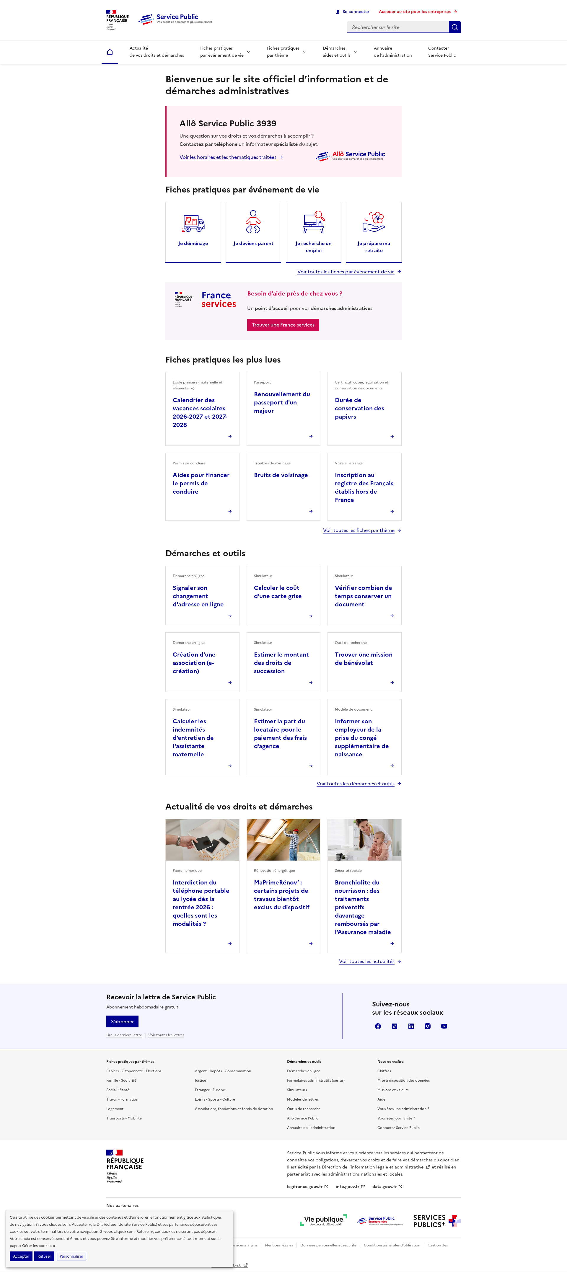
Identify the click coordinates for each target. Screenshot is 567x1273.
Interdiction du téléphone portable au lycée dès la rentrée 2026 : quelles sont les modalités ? (201, 903)
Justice (200, 1080)
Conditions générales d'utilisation (392, 1245)
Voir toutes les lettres (166, 1035)
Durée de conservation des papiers (359, 408)
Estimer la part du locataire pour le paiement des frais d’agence (280, 733)
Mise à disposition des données (403, 1080)
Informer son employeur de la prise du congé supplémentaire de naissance (362, 738)
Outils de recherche (303, 1109)
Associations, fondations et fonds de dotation (234, 1109)
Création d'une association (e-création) (194, 662)
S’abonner (122, 1021)
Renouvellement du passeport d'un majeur (282, 402)
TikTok (394, 1026)
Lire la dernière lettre (124, 1035)
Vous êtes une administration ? (403, 1109)
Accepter (21, 1256)
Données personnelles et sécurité (328, 1245)
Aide (381, 1099)
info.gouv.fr (347, 1187)
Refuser (44, 1256)
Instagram (428, 1026)
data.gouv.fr (384, 1187)
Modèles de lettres (303, 1099)
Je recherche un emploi (314, 247)
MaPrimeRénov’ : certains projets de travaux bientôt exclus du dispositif (281, 895)
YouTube (444, 1026)
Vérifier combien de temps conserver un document (363, 596)
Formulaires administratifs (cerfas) (316, 1080)
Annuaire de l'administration (311, 1127)
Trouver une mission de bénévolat (363, 658)
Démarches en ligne (303, 1071)
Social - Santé (117, 1090)
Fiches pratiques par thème (283, 51)
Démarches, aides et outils (337, 51)
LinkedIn (411, 1026)
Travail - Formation (122, 1099)
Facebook (378, 1026)
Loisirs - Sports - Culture (215, 1099)
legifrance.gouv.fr (305, 1187)
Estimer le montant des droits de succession (281, 662)
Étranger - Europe (210, 1090)
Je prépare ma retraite (374, 247)
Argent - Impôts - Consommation (223, 1071)
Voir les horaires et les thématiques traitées (228, 157)
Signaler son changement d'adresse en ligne (198, 596)
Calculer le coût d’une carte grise (278, 591)
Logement (114, 1109)
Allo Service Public (302, 1118)
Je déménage (193, 243)
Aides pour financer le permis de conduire (201, 483)
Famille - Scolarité (121, 1080)
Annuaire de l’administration (393, 51)
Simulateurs (297, 1090)
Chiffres (384, 1071)
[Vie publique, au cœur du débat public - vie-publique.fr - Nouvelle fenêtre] (323, 1221)
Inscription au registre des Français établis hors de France (364, 487)
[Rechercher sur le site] (455, 27)
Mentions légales (279, 1245)
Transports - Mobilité (124, 1118)
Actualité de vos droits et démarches (157, 51)
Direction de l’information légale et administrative (373, 1167)
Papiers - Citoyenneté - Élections (133, 1071)
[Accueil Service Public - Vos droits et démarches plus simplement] (176, 25)
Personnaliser (71, 1256)
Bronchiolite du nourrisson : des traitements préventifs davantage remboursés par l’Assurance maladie (363, 907)
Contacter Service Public (442, 51)
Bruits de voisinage (281, 475)
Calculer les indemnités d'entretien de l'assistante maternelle (193, 738)
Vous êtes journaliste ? (396, 1118)
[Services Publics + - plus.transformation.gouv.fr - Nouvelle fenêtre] (437, 1221)
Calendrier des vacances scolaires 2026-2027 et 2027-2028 (200, 412)
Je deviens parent (253, 243)
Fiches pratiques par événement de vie (222, 51)
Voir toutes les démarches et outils (356, 783)
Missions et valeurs (392, 1090)
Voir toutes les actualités (367, 961)
